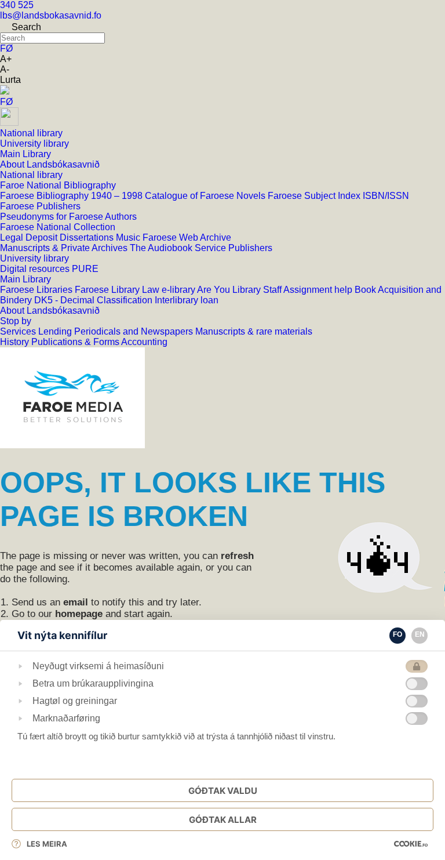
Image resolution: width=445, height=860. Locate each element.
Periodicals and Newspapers (134, 331)
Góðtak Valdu (222, 790)
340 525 (17, 5)
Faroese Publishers (40, 206)
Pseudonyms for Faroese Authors (68, 217)
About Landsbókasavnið (50, 310)
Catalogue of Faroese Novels (206, 196)
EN (420, 634)
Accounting (144, 342)
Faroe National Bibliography (58, 185)
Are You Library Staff (240, 290)
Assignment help (319, 290)
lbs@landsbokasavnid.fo (50, 15)
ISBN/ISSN (386, 196)
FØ (6, 48)
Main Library (25, 279)
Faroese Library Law (118, 290)
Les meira (47, 843)
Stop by (15, 321)
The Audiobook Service (179, 248)
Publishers (250, 248)
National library (31, 175)
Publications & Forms (76, 342)
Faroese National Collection (57, 227)
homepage (79, 613)
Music (129, 237)
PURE (85, 269)
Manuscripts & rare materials (253, 331)
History (15, 342)
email (75, 602)
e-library (179, 290)
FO (397, 634)
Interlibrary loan (186, 300)
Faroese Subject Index (315, 196)
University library (34, 258)
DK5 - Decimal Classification (94, 300)
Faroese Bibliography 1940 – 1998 (72, 196)
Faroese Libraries (37, 290)
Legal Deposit (30, 237)
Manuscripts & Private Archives (65, 248)
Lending (56, 331)
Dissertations (88, 237)
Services (19, 331)
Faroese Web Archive (187, 237)
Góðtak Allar (223, 819)
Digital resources (36, 269)
